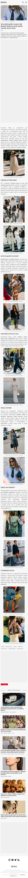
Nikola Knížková (11, 21)
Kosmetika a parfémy (5, 712)
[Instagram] (9, 860)
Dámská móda (6, 797)
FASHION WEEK (9, 646)
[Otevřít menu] (26, 2)
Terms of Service (13, 875)
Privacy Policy (22, 874)
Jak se (13, 733)
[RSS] (18, 860)
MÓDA (2, 646)
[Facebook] (12, 860)
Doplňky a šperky (7, 733)
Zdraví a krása (4, 818)
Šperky (10, 776)
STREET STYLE (4, 648)
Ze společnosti (13, 712)
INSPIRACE (20, 646)
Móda (2, 30)
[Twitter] (15, 860)
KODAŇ (14, 646)
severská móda (12, 648)
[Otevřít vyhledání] (23, 2)
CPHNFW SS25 (20, 648)
